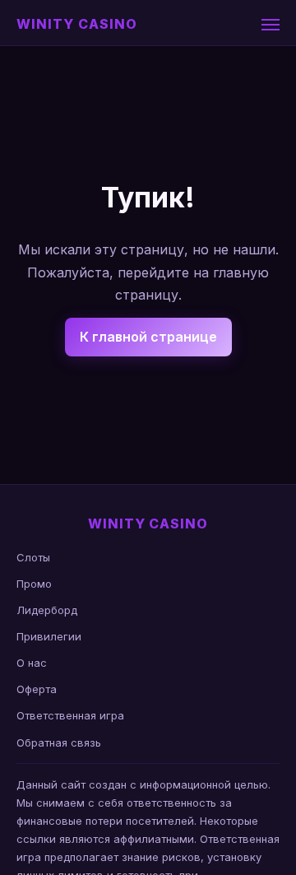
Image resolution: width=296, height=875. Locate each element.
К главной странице (148, 336)
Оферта (36, 689)
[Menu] (270, 24)
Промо (34, 583)
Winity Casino (76, 24)
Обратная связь (58, 742)
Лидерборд (46, 610)
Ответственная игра (70, 715)
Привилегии (48, 636)
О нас (31, 662)
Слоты (33, 557)
